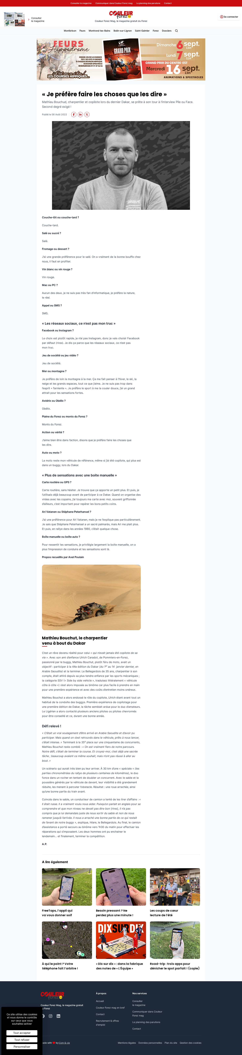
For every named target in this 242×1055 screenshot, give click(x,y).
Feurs (82, 30)
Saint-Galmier (142, 30)
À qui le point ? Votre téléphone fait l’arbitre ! (60, 966)
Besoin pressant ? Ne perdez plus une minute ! (114, 912)
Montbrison (70, 30)
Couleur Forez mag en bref (110, 1007)
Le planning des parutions (146, 1022)
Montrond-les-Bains (99, 30)
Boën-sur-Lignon (123, 30)
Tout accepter (22, 1032)
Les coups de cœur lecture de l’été (164, 912)
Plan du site (171, 1042)
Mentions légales (127, 1042)
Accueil (100, 1001)
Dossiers (167, 30)
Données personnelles (150, 1042)
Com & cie (64, 1042)
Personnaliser (22, 1046)
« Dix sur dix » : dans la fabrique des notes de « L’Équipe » (119, 966)
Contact (100, 1014)
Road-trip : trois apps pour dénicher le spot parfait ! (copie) (175, 966)
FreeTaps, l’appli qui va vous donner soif (57, 912)
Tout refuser (21, 1039)
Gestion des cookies (190, 1042)
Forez (156, 30)
